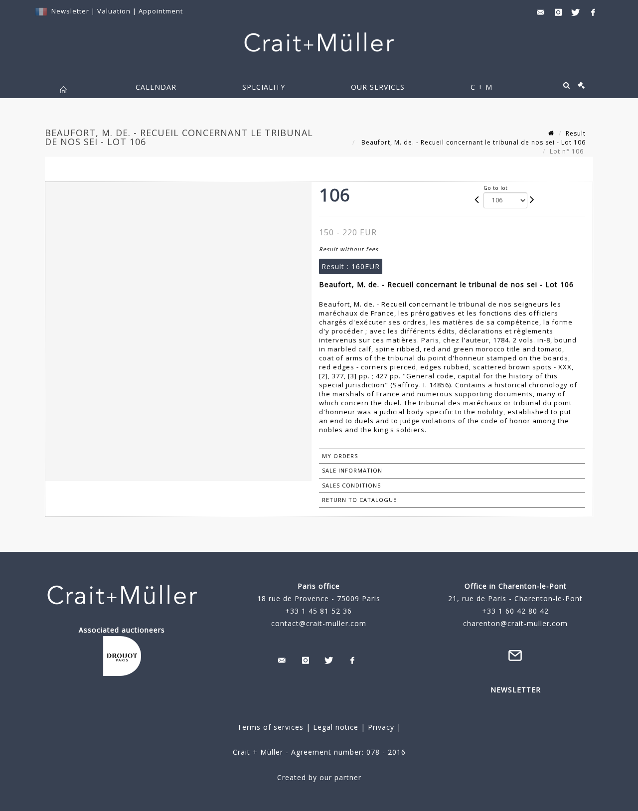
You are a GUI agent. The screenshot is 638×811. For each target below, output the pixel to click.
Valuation (114, 10)
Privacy (379, 727)
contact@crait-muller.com (318, 623)
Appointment (161, 10)
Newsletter (70, 10)
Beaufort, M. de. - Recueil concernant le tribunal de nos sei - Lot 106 (472, 142)
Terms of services (270, 727)
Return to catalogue (359, 499)
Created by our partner (319, 777)
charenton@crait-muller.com (515, 623)
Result (576, 133)
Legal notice (335, 727)
